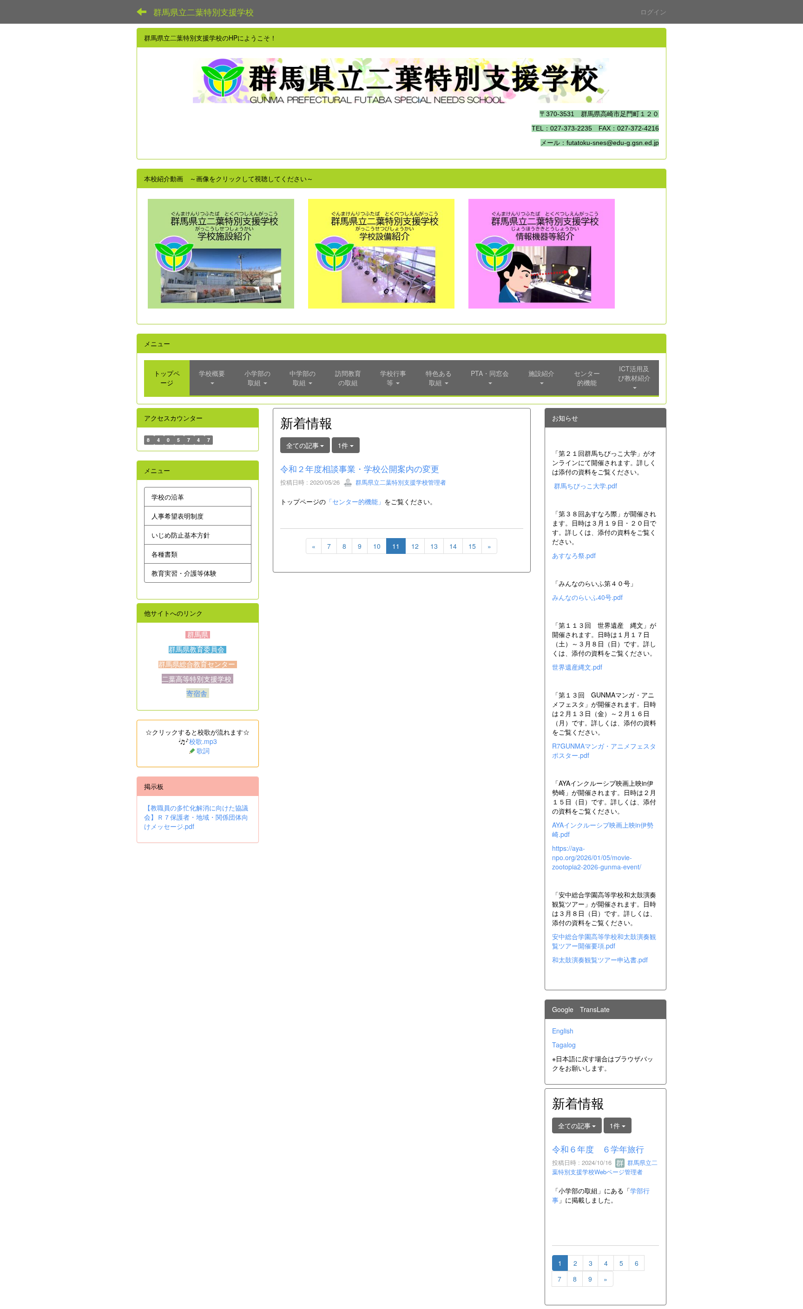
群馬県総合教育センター (197, 664)
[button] (212, 378)
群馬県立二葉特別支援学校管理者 (400, 482)
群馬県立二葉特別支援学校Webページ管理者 (605, 1167)
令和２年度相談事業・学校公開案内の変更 (359, 468)
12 (415, 546)
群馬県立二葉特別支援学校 (203, 12)
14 (453, 546)
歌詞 (203, 750)
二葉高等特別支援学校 (197, 679)
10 (377, 546)
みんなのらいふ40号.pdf (587, 597)
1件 (344, 445)
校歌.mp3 (203, 741)
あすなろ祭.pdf (574, 555)
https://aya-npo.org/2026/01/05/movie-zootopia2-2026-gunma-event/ (596, 857)
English (562, 1030)
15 (472, 546)
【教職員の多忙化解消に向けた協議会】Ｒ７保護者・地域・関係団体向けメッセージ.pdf (196, 817)
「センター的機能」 (355, 501)
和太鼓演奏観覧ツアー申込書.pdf (600, 959)
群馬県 (197, 634)
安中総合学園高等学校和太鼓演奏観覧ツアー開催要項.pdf (604, 941)
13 (434, 546)
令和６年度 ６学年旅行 (598, 1149)
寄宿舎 (197, 693)
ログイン (653, 11)
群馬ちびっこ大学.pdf (585, 485)
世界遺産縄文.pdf (577, 666)
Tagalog (564, 1044)
